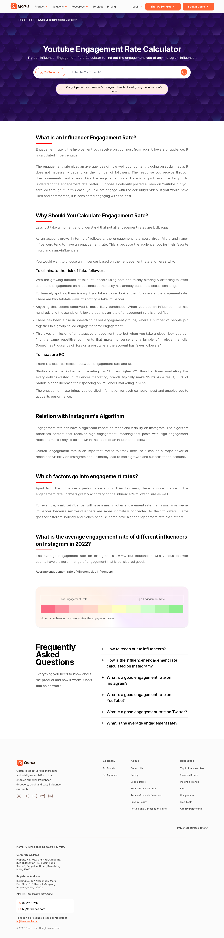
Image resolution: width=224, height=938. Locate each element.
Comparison (187, 795)
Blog (182, 788)
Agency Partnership (191, 808)
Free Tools (186, 802)
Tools (31, 19)
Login (135, 6)
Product (39, 6)
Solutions (58, 6)
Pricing (111, 6)
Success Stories (189, 775)
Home (22, 19)
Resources (78, 6)
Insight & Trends (189, 781)
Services (97, 6)
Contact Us (137, 768)
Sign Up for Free (161, 6)
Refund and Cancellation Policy (149, 808)
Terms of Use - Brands (143, 788)
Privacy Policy (139, 802)
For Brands (109, 768)
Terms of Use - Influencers (146, 795)
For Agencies (110, 775)
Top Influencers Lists (192, 768)
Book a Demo (196, 6)
